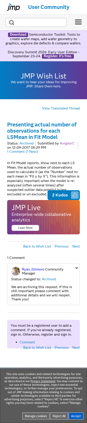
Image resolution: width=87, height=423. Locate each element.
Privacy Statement (43, 381)
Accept (76, 416)
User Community (48, 7)
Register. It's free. (58, 56)
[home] (11, 7)
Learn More (25, 227)
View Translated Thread (61, 108)
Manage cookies (36, 416)
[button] (74, 195)
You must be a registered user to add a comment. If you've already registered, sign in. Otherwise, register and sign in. (41, 329)
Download (18, 35)
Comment (27, 342)
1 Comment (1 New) (22, 151)
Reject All (59, 416)
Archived (26, 143)
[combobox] (36, 22)
